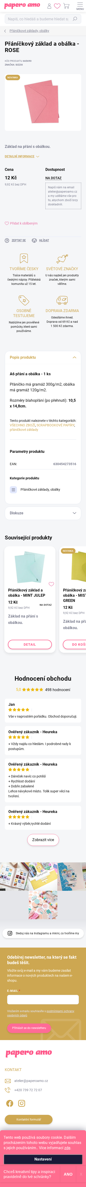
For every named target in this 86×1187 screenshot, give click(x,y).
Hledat (75, 19)
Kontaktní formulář (28, 1119)
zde (67, 1148)
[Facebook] (9, 1103)
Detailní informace (19, 156)
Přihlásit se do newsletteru (29, 1028)
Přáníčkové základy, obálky (40, 489)
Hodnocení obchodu (43, 678)
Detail (30, 644)
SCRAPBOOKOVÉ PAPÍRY (55, 425)
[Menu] (80, 6)
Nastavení (43, 1159)
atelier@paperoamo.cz (31, 1081)
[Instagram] (21, 1103)
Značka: (14, 64)
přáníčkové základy (24, 430)
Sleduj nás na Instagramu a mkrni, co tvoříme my (47, 933)
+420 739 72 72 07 (28, 1090)
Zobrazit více (43, 840)
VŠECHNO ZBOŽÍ (22, 425)
